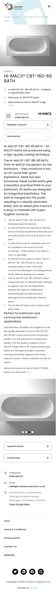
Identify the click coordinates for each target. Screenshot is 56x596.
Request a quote (16, 124)
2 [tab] (26, 432)
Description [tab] (13, 136)
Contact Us (10, 546)
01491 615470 (22, 117)
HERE (11, 105)
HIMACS (17, 16)
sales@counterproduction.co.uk (27, 486)
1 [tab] (23, 432)
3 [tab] (29, 432)
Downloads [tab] (13, 457)
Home (7, 16)
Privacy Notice (12, 538)
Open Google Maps (19, 504)
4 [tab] (32, 432)
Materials (9, 555)
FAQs (7, 521)
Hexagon (34, 587)
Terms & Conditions (15, 529)
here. (28, 372)
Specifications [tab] (15, 446)
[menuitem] (28, 521)
